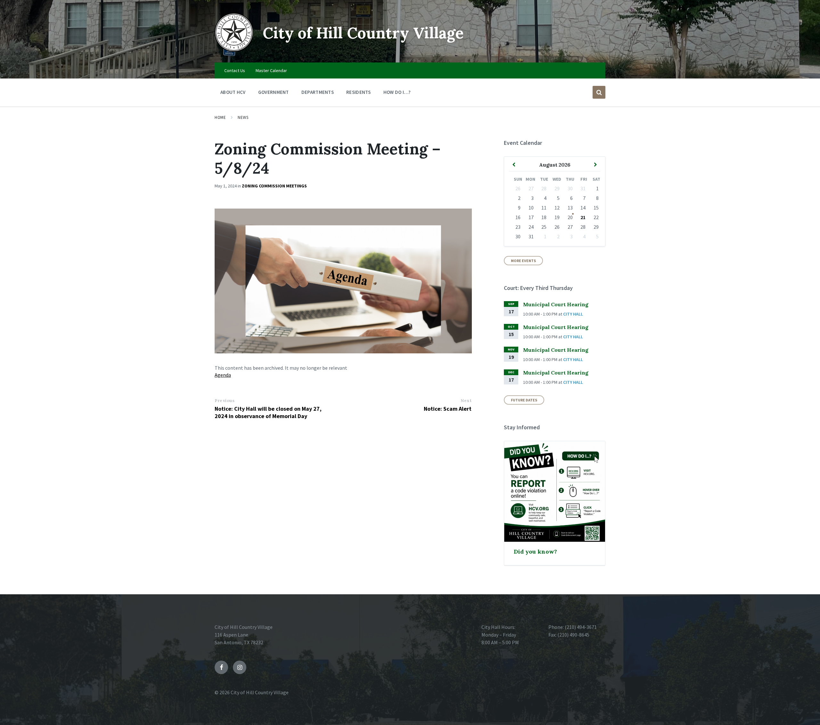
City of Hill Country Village (363, 33)
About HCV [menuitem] (233, 92)
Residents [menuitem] (358, 92)
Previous (224, 400)
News (243, 117)
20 (570, 217)
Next (466, 400)
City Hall (573, 314)
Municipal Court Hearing (555, 304)
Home (220, 117)
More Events (523, 260)
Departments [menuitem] (317, 92)
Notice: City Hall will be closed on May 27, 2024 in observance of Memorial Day (268, 412)
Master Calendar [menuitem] (271, 70)
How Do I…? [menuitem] (397, 92)
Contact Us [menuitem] (234, 70)
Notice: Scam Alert (448, 408)
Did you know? (535, 551)
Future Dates (524, 400)
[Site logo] (234, 50)
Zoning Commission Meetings (274, 186)
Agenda (223, 375)
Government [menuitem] (273, 92)
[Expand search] (599, 92)
